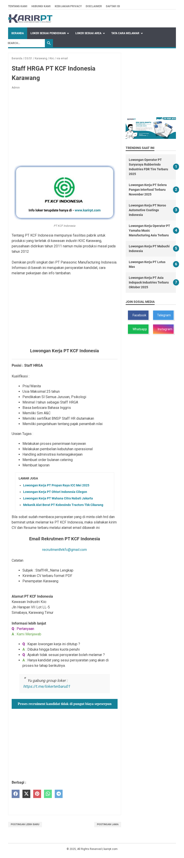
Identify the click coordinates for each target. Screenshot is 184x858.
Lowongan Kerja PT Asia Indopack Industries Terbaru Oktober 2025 (149, 282)
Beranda (17, 33)
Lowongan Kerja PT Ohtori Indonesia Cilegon (55, 492)
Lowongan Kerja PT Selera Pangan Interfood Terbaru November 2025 (148, 189)
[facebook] (16, 794)
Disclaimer (94, 6)
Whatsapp (139, 329)
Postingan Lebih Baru (25, 824)
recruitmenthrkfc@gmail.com (64, 550)
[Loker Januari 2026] (30, 18)
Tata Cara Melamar (125, 33)
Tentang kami (17, 6)
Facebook (138, 315)
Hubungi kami (41, 6)
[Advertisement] (65, 126)
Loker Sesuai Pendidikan (48, 33)
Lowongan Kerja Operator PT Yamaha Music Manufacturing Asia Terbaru (149, 230)
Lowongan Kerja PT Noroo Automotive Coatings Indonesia (147, 210)
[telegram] (59, 794)
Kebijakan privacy (68, 6)
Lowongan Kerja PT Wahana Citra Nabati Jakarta (58, 498)
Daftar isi (113, 6)
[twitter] (26, 794)
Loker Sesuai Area (88, 33)
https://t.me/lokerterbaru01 (46, 686)
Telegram (163, 315)
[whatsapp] (48, 794)
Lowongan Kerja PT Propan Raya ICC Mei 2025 (56, 485)
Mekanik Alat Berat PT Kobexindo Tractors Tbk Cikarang (63, 505)
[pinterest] (37, 794)
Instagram (164, 329)
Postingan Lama (107, 824)
